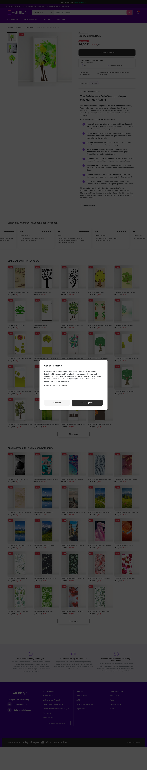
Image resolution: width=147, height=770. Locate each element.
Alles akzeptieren (87, 403)
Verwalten (57, 403)
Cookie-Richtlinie (60, 386)
